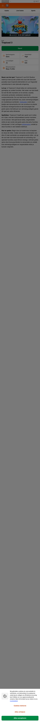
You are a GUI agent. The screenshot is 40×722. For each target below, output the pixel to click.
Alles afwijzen (20, 712)
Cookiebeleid (14, 701)
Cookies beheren (20, 706)
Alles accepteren (20, 718)
